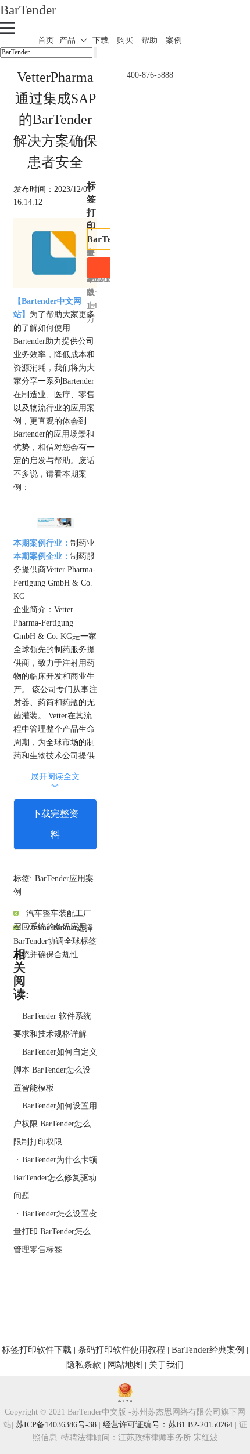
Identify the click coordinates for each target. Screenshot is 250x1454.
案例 (174, 40)
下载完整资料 (55, 824)
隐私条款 (83, 1364)
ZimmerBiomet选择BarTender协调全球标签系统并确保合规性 (55, 941)
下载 (100, 40)
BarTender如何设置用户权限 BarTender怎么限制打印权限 (55, 1124)
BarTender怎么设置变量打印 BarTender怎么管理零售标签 (55, 1231)
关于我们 (166, 1364)
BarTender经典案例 (208, 1349)
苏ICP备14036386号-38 (56, 1424)
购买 (125, 40)
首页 (46, 40)
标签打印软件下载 (37, 1349)
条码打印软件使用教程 (121, 1349)
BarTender (28, 10)
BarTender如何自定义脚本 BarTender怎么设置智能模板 (55, 1070)
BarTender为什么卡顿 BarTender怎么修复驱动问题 (55, 1177)
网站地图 (125, 1364)
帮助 (149, 40)
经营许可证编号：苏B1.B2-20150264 (168, 1424)
